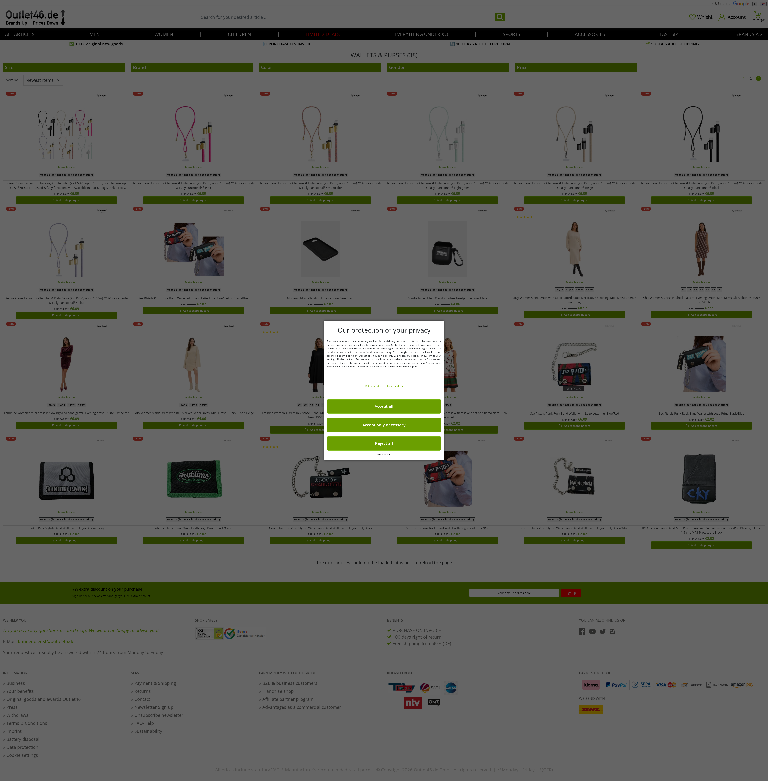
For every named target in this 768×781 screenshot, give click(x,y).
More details (384, 454)
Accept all (384, 406)
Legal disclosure (396, 385)
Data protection (374, 385)
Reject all (384, 443)
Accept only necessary (384, 424)
